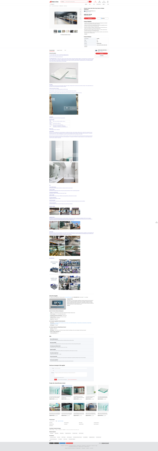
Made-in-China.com (75, 446)
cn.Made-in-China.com (86, 446)
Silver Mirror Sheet (98, 437)
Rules (108, 4)
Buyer (89, 4)
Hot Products (62, 445)
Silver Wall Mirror (85, 437)
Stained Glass (62, 433)
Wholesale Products (79, 445)
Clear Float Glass (81, 433)
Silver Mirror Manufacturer (53, 439)
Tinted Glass (52, 323)
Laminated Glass (84, 322)
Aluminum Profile (81, 424)
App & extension (99, 4)
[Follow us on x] (103, 443)
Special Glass (51, 425)
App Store (51, 443)
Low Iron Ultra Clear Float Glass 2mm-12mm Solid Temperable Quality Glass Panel (102, 397)
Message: (52, 372)
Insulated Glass (89, 322)
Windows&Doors (74, 322)
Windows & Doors (51, 424)
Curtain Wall (70, 322)
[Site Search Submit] (90, 2)
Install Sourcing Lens (70, 443)
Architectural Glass (57, 322)
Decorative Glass (66, 322)
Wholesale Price (84, 445)
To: (53, 370)
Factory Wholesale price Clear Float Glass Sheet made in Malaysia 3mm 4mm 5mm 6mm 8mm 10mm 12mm (79, 414)
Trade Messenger (62, 443)
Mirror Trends (65, 439)
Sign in (108, 2)
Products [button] (62, 1)
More (50, 440)
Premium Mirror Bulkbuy (72, 439)
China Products (66, 445)
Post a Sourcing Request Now (72, 379)
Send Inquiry (90, 18)
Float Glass (62, 322)
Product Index (93, 445)
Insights (96, 445)
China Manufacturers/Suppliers (72, 445)
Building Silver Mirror (92, 437)
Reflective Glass (56, 323)
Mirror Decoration (69, 437)
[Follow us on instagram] (104, 443)
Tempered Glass (79, 322)
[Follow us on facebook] (102, 443)
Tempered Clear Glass (68, 433)
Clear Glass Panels (74, 433)
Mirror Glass (80, 422)
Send (55, 379)
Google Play (56, 443)
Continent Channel (88, 445)
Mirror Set (58, 437)
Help (94, 4)
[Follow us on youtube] (105, 443)
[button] (87, 1)
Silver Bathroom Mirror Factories (77, 437)
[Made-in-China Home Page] (53, 2)
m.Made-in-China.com (81, 446)
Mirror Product (63, 437)
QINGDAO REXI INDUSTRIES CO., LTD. (90, 10)
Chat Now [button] (103, 18)
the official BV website (68, 297)
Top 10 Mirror (60, 439)
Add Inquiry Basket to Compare (65, 34)
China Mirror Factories (53, 437)
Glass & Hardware (96, 424)
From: (53, 368)
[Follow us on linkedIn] (108, 443)
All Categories (52, 4)
